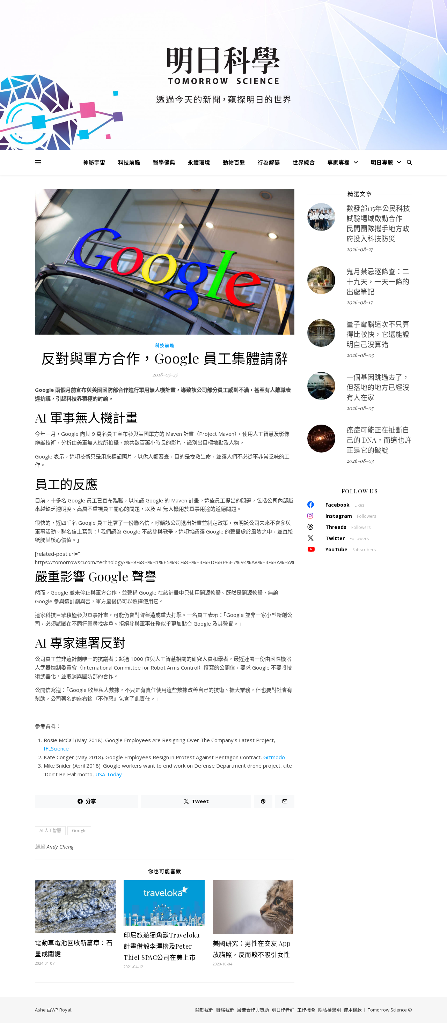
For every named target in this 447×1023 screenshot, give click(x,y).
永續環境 (199, 162)
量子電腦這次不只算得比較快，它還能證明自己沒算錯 (377, 334)
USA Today (108, 774)
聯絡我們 (225, 1010)
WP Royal (61, 1010)
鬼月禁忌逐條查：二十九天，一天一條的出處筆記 (377, 281)
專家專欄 (339, 162)
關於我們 (204, 1010)
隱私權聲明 (329, 1010)
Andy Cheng (60, 846)
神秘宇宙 (94, 162)
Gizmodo (274, 757)
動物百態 (234, 162)
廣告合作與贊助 (253, 1010)
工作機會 (306, 1010)
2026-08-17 (359, 302)
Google (79, 831)
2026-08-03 (360, 354)
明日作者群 (283, 1010)
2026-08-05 (359, 407)
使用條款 (353, 1010)
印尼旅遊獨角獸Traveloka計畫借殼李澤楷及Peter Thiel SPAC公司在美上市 (161, 946)
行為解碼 (269, 162)
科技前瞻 (129, 162)
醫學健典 (164, 162)
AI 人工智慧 (50, 831)
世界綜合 (304, 162)
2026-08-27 (359, 249)
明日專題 (382, 162)
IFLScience (56, 748)
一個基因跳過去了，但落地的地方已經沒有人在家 (377, 387)
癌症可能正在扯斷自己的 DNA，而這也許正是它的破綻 (378, 440)
